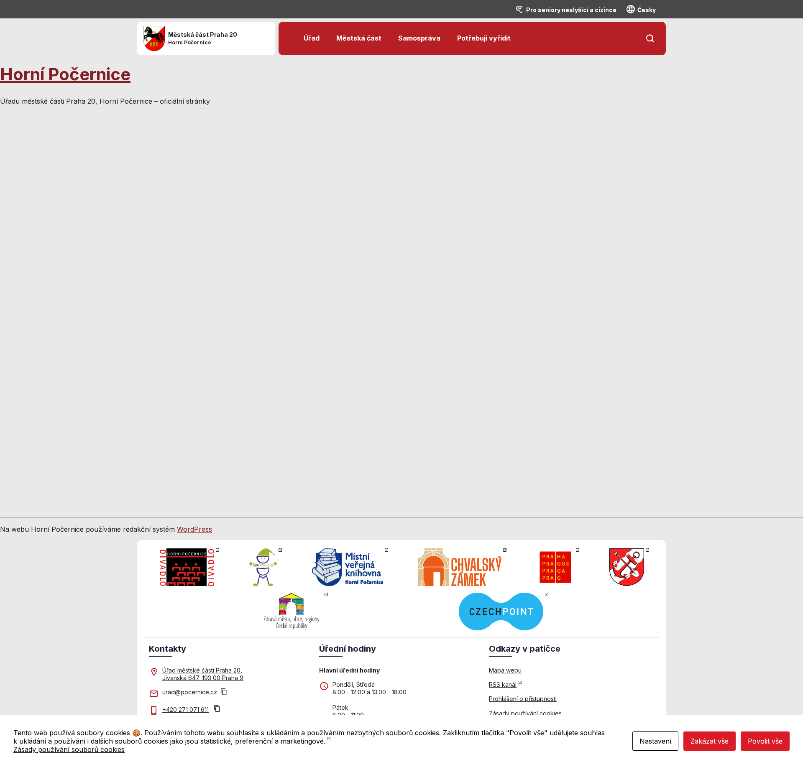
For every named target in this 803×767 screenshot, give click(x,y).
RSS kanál (503, 684)
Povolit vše (765, 741)
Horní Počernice (65, 74)
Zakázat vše (709, 741)
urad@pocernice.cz (189, 692)
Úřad (312, 38)
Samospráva (419, 38)
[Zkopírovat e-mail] (223, 692)
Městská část (358, 38)
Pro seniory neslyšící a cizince (571, 9)
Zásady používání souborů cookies (69, 749)
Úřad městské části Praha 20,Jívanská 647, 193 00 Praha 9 (202, 674)
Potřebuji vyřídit (484, 38)
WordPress (194, 529)
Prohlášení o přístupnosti (523, 698)
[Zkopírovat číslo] (217, 709)
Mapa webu (505, 670)
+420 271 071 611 (185, 709)
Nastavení (655, 741)
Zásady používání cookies (525, 713)
